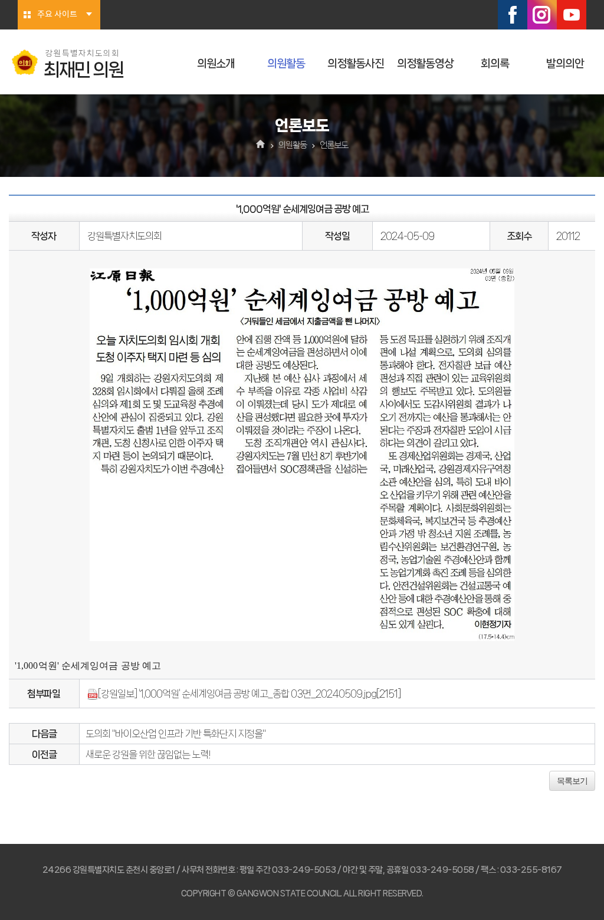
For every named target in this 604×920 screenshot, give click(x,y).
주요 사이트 (57, 14)
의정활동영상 (425, 64)
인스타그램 (542, 14)
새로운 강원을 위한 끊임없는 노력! (148, 754)
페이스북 (512, 14)
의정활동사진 (355, 64)
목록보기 (572, 781)
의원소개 (216, 64)
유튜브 (571, 14)
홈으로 (261, 145)
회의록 (495, 64)
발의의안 (565, 64)
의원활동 (286, 64)
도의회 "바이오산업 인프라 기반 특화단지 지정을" (175, 733)
